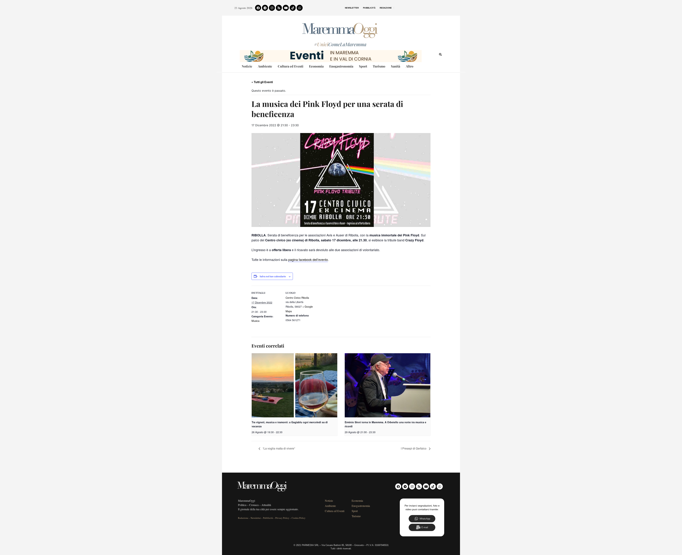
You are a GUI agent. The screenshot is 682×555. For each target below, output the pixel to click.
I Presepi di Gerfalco (414, 448)
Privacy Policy (282, 517)
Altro (409, 66)
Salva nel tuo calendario (273, 276)
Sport (363, 66)
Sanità (395, 66)
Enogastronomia (341, 66)
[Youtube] (286, 8)
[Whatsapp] (300, 8)
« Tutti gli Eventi (262, 82)
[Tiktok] (293, 8)
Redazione (386, 8)
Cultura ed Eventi (290, 66)
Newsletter (352, 8)
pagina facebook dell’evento (308, 259)
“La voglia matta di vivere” (278, 448)
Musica (255, 321)
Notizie (247, 66)
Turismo (379, 66)
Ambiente (265, 66)
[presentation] (294, 385)
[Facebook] (258, 8)
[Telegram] (265, 8)
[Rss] (279, 8)
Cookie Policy (298, 517)
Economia (316, 66)
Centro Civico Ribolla (297, 297)
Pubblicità (369, 8)
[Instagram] (272, 8)
